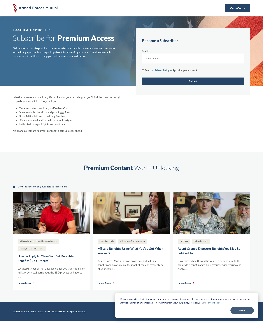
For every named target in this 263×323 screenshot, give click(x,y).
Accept (242, 310)
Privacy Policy (213, 302)
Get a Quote (237, 8)
